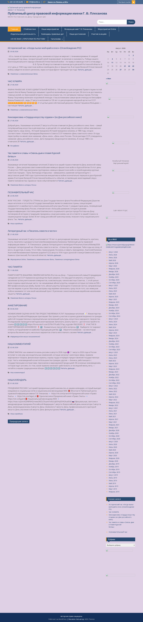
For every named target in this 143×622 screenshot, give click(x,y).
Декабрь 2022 (114, 375)
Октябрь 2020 (114, 436)
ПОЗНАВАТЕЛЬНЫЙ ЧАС (21, 192)
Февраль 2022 (114, 402)
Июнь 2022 (113, 391)
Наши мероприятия (50, 29)
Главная (14, 29)
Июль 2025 (113, 288)
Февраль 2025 (114, 302)
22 (129, 66)
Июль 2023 (113, 355)
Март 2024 (113, 333)
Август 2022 (113, 386)
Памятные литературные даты (67, 259)
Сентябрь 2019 (114, 472)
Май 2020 (112, 450)
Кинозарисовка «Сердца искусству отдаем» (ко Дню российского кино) (45, 117)
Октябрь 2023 (114, 347)
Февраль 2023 (114, 369)
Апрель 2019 (113, 486)
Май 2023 (112, 361)
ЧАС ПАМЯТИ (15, 266)
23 (133, 66)
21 (125, 66)
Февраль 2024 (114, 336)
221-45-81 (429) (16, 2)
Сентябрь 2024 (114, 316)
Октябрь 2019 (114, 469)
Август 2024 (113, 319)
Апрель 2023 (113, 363)
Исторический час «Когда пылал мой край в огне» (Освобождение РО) (44, 48)
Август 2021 (113, 408)
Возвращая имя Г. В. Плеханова (78, 29)
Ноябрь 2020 (114, 433)
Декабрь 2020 (114, 430)
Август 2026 (113, 252)
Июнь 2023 (113, 358)
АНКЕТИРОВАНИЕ (17, 305)
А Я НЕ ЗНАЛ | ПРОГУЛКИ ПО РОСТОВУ (28, 39)
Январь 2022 (113, 405)
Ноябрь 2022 (114, 377)
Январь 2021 (113, 428)
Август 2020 (113, 441)
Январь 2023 (113, 372)
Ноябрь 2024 (114, 310)
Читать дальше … (85, 69)
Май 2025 (112, 294)
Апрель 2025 (113, 297)
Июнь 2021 (113, 414)
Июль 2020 (113, 444)
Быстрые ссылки (124, 2)
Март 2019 (113, 489)
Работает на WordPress (57, 619)
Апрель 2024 (113, 330)
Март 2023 (113, 366)
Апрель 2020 (113, 453)
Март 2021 (113, 422)
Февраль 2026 (114, 269)
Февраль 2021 (114, 425)
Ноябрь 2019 (114, 467)
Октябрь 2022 (114, 380)
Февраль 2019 (114, 492)
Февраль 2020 (114, 458)
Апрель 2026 (113, 263)
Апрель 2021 (113, 419)
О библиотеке (30, 29)
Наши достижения (77, 34)
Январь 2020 (113, 461)
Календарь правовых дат (52, 34)
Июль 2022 (113, 388)
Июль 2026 (113, 255)
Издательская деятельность (23, 34)
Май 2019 (112, 483)
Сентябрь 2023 (114, 349)
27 (120, 70)
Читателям (56, 39)
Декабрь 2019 (114, 464)
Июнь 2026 (113, 257)
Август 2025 (113, 285)
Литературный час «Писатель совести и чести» (32, 230)
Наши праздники (16, 223)
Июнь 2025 (113, 291)
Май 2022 (112, 394)
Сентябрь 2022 (114, 383)
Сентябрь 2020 (114, 439)
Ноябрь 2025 (114, 277)
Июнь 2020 (113, 447)
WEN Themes (90, 619)
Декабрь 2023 (114, 341)
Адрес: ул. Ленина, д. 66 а (58, 2)
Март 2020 (113, 455)
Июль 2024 (113, 322)
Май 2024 (112, 327)
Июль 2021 (113, 411)
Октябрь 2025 (114, 280)
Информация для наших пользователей (25, 337)
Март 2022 (113, 400)
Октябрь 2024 (114, 313)
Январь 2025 (113, 305)
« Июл (108, 78)
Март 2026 (113, 266)
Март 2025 (113, 299)
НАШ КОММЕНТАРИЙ (19, 344)
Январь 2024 (113, 338)
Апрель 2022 (113, 397)
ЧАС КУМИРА (15, 81)
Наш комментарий (17, 372)
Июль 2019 (113, 478)
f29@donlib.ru (34, 2)
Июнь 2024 (113, 324)
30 (133, 70)
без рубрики (14, 146)
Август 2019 (113, 475)
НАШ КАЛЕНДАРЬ (17, 379)
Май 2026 (112, 260)
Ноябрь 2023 (114, 344)
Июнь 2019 (113, 480)
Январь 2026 (113, 271)
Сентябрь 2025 (114, 283)
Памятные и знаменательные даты (24, 74)
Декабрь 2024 (114, 308)
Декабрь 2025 (114, 274)
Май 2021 (112, 416)
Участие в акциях (98, 34)
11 (112, 62)
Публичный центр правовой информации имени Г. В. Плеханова (57, 13)
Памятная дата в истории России (23, 185)
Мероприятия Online (107, 29)
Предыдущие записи (18, 421)
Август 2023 (113, 352)
